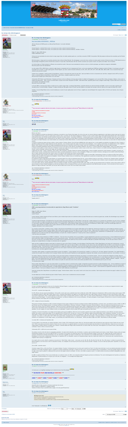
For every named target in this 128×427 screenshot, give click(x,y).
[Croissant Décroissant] (81, 408)
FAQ (119, 29)
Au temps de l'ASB (29, 27)
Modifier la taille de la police (125, 27)
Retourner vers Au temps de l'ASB (8, 414)
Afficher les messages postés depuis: (54, 408)
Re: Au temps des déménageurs (41, 38)
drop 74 (4, 371)
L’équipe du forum (101, 422)
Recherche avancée (122, 25)
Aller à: (104, 414)
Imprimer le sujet (122, 27)
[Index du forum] (64, 17)
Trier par (69, 408)
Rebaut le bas (36, 383)
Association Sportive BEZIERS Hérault (17, 27)
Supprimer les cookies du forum (111, 422)
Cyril (34, 122)
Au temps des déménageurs (10, 33)
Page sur (121, 411)
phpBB (59, 424)
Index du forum (6, 27)
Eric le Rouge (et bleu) (7, 105)
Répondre (3, 34)
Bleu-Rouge (36, 39)
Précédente (4, 408)
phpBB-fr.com (66, 425)
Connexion (124, 29)
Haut (125, 97)
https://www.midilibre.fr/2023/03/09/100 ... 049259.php (43, 41)
